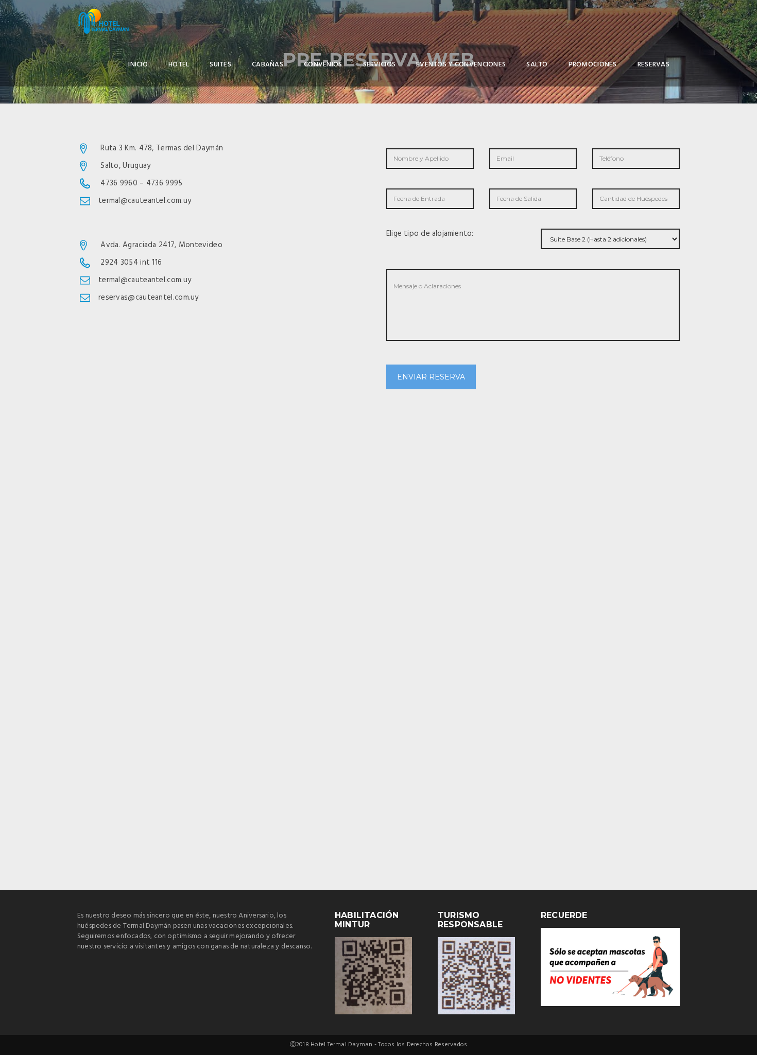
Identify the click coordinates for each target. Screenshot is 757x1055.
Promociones (593, 64)
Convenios (323, 64)
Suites (220, 64)
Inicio (138, 64)
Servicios (379, 64)
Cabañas (267, 64)
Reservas (653, 64)
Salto (536, 64)
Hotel (178, 64)
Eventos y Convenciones (461, 64)
